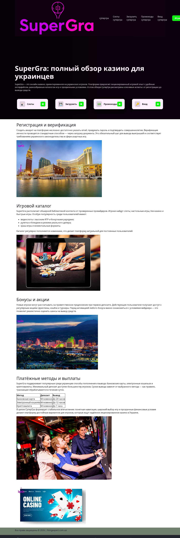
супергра (104, 18)
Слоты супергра (117, 18)
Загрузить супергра (132, 18)
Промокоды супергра (147, 18)
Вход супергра (162, 18)
